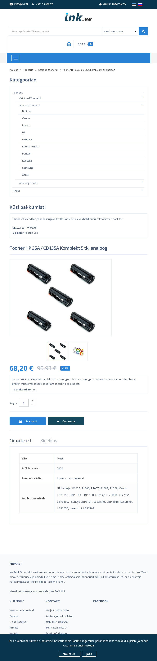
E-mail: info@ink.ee (57, 633)
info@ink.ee (21, 4)
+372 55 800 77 (44, 4)
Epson (25, 125)
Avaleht (14, 70)
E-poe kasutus (18, 622)
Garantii (14, 616)
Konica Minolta (30, 146)
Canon (26, 118)
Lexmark (27, 139)
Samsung (27, 167)
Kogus (13, 403)
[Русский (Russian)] (140, 4)
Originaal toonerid (30, 98)
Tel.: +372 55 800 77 (57, 627)
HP (23, 132)
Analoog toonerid (48, 70)
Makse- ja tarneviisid (22, 610)
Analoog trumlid (28, 183)
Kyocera (27, 160)
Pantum (26, 153)
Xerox (25, 174)
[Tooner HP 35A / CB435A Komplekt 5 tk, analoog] (57, 351)
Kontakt (14, 633)
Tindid (16, 191)
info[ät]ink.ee (30, 232)
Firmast (14, 627)
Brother (26, 111)
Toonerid (28, 70)
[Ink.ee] (78, 15)
